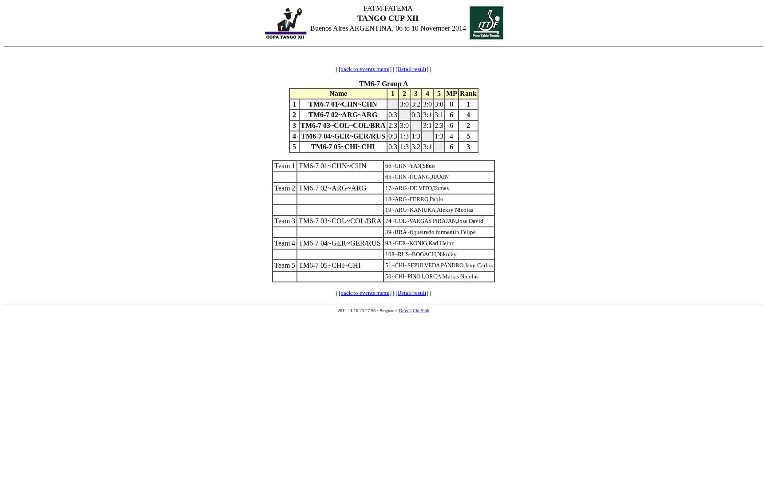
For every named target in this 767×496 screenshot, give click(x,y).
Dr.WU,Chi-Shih (414, 310)
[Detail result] (411, 69)
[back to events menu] (365, 69)
